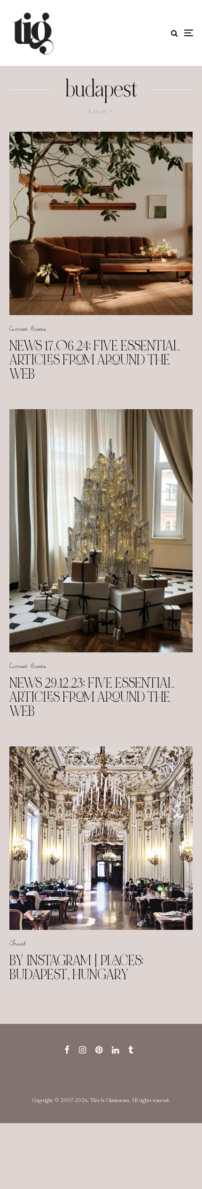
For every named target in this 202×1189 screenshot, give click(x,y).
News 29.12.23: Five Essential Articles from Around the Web (91, 697)
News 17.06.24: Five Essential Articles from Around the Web (94, 360)
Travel (17, 943)
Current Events (27, 328)
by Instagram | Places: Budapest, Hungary (76, 967)
